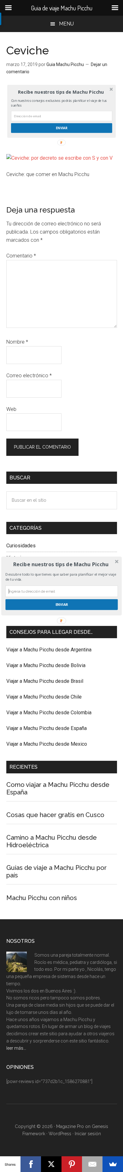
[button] (61, 564)
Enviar (62, 604)
